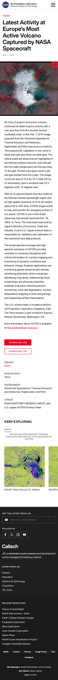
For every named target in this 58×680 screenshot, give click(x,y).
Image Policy (41, 651)
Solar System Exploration (15, 630)
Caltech (16, 651)
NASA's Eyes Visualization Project (19, 639)
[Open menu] (53, 5)
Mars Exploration (11, 626)
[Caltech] (10, 546)
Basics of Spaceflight (13, 609)
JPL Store (7, 590)
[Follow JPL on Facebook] (5, 534)
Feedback (29, 657)
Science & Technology (13, 581)
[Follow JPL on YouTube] (24, 534)
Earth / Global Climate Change (18, 617)
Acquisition (8, 585)
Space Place (8, 635)
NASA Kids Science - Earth (16, 613)
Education (7, 577)
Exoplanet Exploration (13, 622)
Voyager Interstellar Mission (16, 643)
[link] (29, 88)
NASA (5, 651)
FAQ (53, 651)
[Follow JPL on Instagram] (18, 534)
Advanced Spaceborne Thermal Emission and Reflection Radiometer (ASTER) (29, 436)
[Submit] (5, 520)
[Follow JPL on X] (11, 534)
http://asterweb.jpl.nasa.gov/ (22, 327)
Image (6, 15)
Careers (6, 572)
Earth (7, 366)
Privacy (27, 651)
